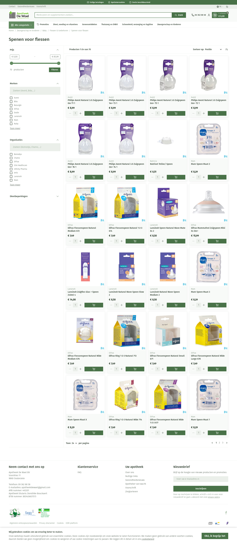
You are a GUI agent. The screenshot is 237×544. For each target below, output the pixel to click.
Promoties (44, 24)
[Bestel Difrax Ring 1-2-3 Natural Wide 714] (135, 432)
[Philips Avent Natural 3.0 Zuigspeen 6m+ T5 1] (167, 75)
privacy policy (214, 497)
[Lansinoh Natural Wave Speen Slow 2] (126, 267)
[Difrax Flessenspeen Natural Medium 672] (85, 203)
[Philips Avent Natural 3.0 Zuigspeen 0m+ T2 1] (208, 75)
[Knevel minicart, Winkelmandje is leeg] (214, 15)
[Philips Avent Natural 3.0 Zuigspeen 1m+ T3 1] (126, 75)
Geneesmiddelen (89, 24)
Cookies (60, 523)
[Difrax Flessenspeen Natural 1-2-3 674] (126, 203)
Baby (45, 31)
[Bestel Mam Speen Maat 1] (217, 432)
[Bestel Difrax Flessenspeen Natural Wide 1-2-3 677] (176, 432)
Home (11, 31)
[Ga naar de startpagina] (19, 15)
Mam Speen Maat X (77, 419)
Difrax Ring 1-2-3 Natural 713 (122, 355)
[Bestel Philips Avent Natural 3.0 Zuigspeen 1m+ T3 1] (135, 113)
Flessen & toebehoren (59, 31)
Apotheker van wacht (135, 484)
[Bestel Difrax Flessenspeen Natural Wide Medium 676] (93, 369)
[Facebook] (226, 513)
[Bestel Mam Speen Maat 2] (217, 177)
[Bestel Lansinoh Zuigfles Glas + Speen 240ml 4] (93, 305)
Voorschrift (41, 7)
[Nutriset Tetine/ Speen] (167, 139)
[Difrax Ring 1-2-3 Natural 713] (126, 331)
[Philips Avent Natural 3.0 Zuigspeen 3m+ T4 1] (126, 139)
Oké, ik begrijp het (214, 535)
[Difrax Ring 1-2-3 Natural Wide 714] (126, 394)
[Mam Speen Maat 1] (208, 394)
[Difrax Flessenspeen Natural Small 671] (167, 331)
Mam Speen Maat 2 (200, 164)
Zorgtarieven (131, 492)
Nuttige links (131, 476)
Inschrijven (200, 488)
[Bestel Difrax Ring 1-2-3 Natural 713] (135, 369)
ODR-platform (72, 523)
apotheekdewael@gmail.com (36, 487)
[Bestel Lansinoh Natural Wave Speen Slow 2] (135, 305)
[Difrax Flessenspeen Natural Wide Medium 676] (85, 331)
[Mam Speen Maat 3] (208, 267)
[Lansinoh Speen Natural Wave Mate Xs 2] (167, 203)
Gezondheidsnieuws (26, 7)
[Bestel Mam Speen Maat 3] (217, 305)
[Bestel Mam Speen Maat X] (93, 432)
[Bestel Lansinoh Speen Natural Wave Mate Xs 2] (176, 241)
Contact (12, 7)
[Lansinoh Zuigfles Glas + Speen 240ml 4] (85, 267)
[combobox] (103, 15)
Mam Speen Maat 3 (200, 292)
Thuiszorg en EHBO (109, 24)
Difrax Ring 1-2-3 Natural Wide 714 (125, 419)
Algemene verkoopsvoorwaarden (23, 523)
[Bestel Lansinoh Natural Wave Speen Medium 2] (176, 305)
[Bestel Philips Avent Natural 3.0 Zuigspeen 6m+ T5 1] (176, 113)
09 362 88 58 (24, 484)
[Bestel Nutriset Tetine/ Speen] (176, 177)
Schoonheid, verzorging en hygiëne (137, 24)
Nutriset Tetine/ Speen (161, 164)
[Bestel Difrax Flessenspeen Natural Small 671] (176, 369)
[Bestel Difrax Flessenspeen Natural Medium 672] (93, 241)
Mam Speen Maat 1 (200, 419)
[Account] (209, 15)
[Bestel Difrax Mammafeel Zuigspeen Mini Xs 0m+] (217, 241)
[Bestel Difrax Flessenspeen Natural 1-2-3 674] (135, 241)
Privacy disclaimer (47, 523)
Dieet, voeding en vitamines (65, 24)
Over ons (129, 472)
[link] (213, 442)
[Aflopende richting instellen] (226, 49)
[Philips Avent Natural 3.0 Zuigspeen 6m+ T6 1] (85, 139)
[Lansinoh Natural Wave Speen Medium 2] (167, 267)
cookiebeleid (148, 539)
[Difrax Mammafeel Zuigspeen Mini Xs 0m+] (208, 203)
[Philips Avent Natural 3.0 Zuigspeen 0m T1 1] (85, 75)
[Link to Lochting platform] (227, 523)
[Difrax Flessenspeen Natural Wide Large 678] (208, 331)
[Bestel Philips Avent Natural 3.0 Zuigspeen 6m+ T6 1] (93, 177)
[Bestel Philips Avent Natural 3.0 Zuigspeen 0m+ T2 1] (217, 113)
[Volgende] (226, 442)
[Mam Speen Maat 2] (208, 139)
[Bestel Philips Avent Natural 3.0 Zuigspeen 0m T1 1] (93, 113)
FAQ (79, 472)
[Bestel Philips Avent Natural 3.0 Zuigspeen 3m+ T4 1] (135, 177)
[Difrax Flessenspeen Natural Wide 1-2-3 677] (167, 394)
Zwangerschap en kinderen (169, 24)
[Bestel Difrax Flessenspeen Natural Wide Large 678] (217, 369)
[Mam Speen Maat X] (85, 394)
